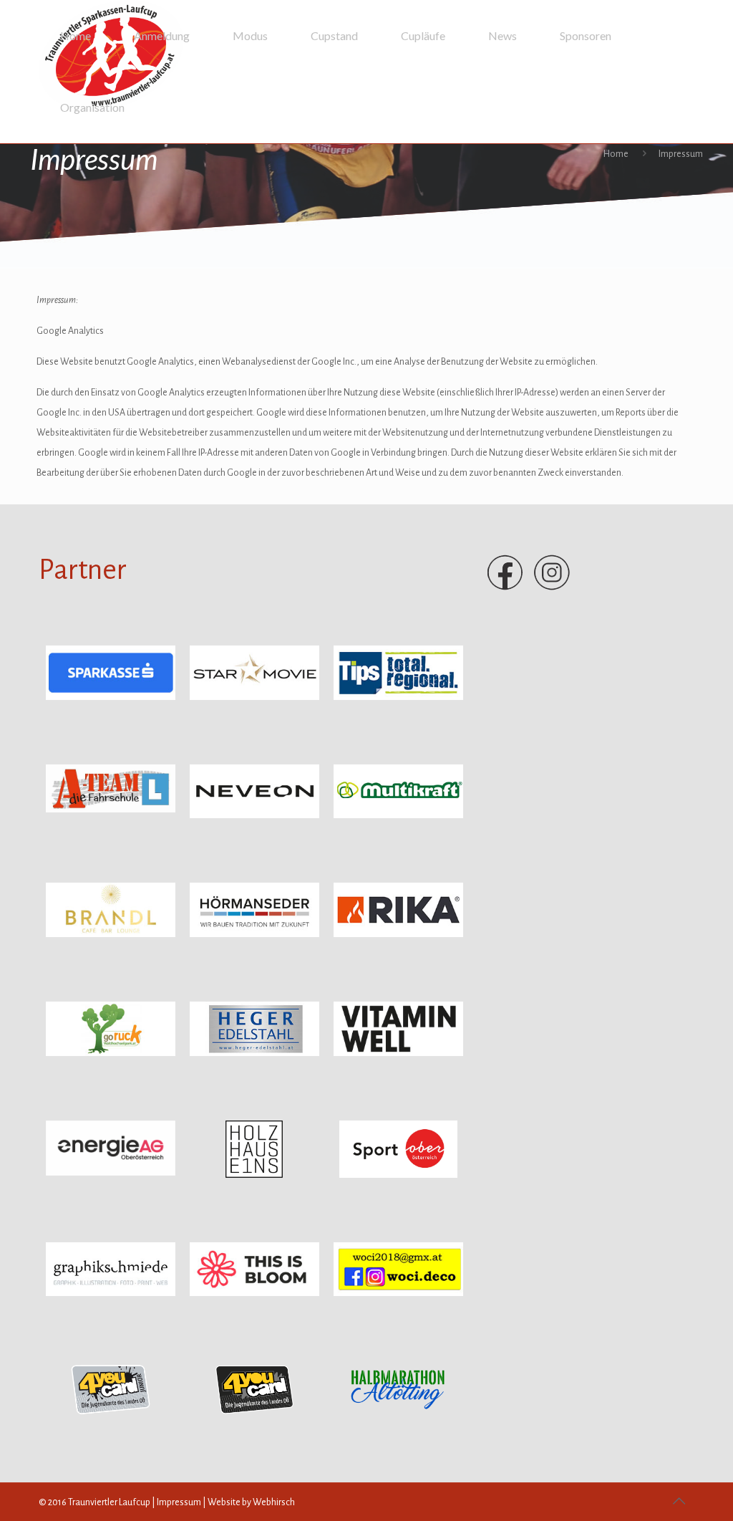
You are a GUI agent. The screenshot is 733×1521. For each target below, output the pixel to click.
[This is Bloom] (254, 1293)
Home (615, 154)
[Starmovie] (254, 697)
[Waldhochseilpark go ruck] (110, 1053)
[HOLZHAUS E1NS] (254, 1175)
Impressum (179, 1502)
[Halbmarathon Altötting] (398, 1415)
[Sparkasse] (110, 697)
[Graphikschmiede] (110, 1293)
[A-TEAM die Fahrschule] (110, 810)
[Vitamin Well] (398, 1053)
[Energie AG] (110, 1173)
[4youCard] (110, 1415)
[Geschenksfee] (398, 1293)
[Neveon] (254, 815)
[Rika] (398, 934)
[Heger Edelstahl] (254, 1053)
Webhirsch (274, 1502)
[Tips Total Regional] (398, 697)
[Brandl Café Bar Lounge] (110, 934)
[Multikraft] (398, 815)
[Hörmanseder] (254, 934)
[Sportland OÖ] (398, 1175)
